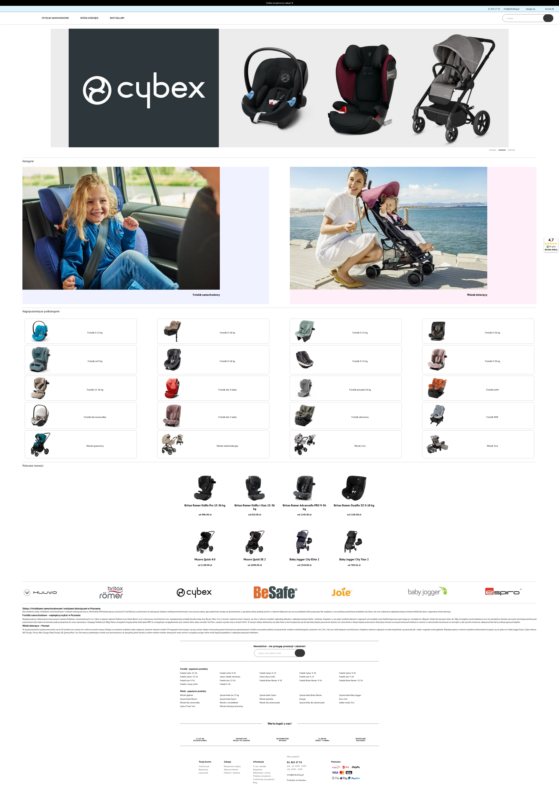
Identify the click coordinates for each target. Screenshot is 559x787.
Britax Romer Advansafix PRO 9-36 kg (304, 507)
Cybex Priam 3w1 (187, 706)
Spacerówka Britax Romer (310, 695)
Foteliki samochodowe (55, 17)
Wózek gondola (266, 699)
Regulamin (257, 769)
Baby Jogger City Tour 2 (354, 559)
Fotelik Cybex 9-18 (307, 673)
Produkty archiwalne (296, 780)
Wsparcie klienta (231, 769)
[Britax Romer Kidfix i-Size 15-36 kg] (255, 488)
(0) (549, 9)
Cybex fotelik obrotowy (230, 676)
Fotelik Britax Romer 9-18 (271, 680)
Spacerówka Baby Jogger (350, 695)
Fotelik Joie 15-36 (228, 680)
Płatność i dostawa (232, 772)
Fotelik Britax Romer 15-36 (351, 680)
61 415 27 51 (494, 9)
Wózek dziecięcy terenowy (231, 706)
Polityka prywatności (262, 776)
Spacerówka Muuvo (188, 699)
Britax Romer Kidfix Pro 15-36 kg (204, 505)
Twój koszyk (204, 766)
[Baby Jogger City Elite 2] (304, 542)
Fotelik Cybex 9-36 (347, 673)
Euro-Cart (343, 699)
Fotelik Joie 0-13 (306, 676)
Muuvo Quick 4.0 (204, 559)
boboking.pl (16, 17)
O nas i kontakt (259, 766)
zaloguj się (530, 9)
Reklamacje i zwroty (261, 772)
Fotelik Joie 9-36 (187, 680)
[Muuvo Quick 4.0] (205, 542)
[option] (279, 88)
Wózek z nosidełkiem (229, 702)
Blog (255, 782)
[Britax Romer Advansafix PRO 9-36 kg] (304, 488)
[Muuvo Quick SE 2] (255, 542)
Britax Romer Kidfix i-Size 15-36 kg (255, 507)
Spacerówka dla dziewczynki (311, 702)
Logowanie (203, 772)
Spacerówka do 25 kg (229, 695)
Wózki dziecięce (89, 17)
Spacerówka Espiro (228, 699)
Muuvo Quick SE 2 (255, 559)
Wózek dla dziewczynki (270, 702)
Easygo (302, 699)
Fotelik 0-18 (225, 684)
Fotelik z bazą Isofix (189, 684)
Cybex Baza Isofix (267, 676)
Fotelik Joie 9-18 (346, 676)
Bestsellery (117, 17)
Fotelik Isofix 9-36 (228, 673)
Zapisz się (300, 653)
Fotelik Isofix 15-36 (188, 673)
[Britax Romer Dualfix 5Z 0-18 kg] (354, 488)
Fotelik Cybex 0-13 (268, 673)
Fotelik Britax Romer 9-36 (310, 680)
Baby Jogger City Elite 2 (304, 559)
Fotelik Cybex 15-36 (189, 676)
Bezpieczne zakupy (232, 766)
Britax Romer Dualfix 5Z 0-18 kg (354, 505)
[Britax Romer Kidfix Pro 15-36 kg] (205, 488)
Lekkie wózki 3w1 (346, 702)
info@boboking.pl (511, 9)
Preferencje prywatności (263, 779)
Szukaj (548, 18)
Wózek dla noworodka (190, 702)
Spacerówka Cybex (268, 695)
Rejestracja (203, 769)
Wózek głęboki (186, 695)
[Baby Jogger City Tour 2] (354, 542)
